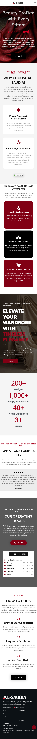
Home (4, 714)
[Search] (35, 3)
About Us (22, 714)
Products (5, 717)
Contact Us (22, 717)
